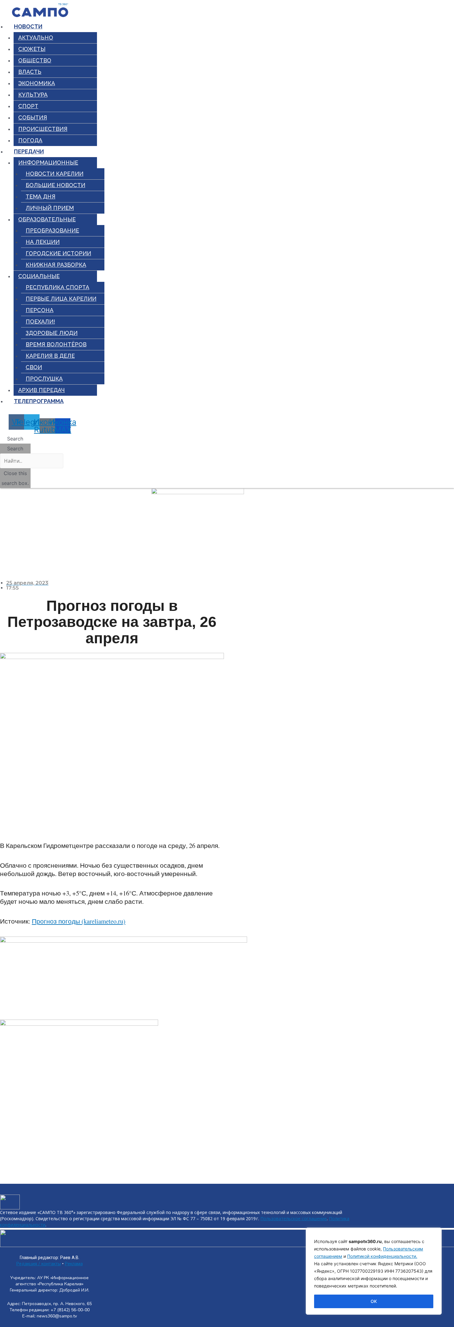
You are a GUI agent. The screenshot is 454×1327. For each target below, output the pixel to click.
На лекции (43, 242)
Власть (29, 72)
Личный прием (50, 208)
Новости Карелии (54, 173)
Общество (34, 60)
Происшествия (42, 129)
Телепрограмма (39, 401)
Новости (28, 26)
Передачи (29, 151)
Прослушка (44, 378)
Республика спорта (57, 287)
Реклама (74, 1263)
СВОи (34, 367)
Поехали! (40, 321)
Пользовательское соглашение (293, 1218)
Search (15, 448)
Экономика (36, 83)
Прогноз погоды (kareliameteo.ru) (78, 921)
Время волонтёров (56, 344)
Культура (33, 94)
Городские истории (58, 253)
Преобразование (52, 230)
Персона (39, 310)
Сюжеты (31, 49)
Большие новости (55, 185)
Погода (30, 140)
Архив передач (41, 390)
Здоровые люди (52, 333)
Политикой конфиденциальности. (382, 1256)
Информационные (48, 162)
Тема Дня (40, 196)
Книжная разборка (56, 264)
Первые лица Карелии (61, 298)
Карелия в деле (50, 356)
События (32, 117)
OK (374, 1301)
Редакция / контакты (38, 1263)
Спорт (28, 106)
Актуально (35, 37)
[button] (15, 439)
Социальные (39, 276)
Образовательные (47, 219)
